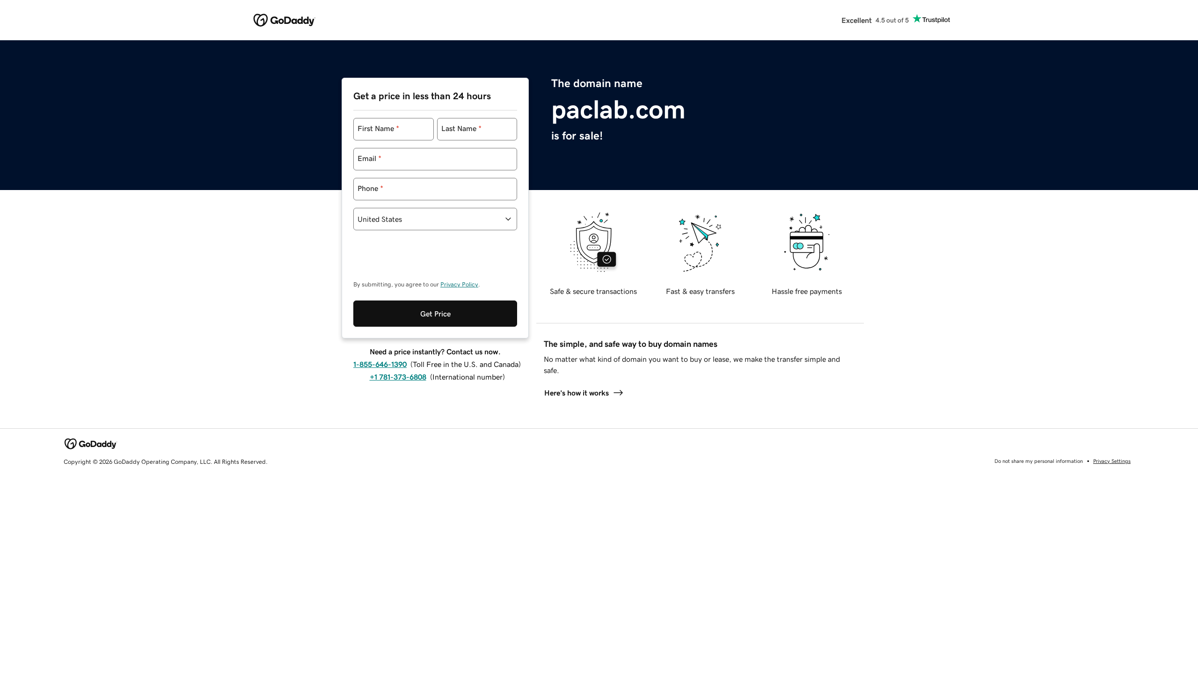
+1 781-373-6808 (398, 377)
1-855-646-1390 (380, 364)
